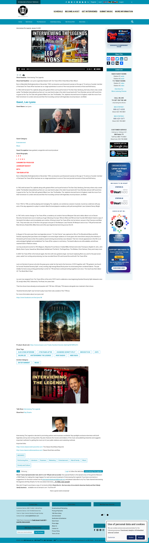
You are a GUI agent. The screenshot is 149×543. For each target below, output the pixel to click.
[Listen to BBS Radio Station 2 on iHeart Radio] (119, 202)
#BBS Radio (74, 355)
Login (67, 471)
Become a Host (72, 11)
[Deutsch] (110, 2)
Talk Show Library (57, 513)
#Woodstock (85, 352)
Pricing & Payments (57, 510)
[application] (59, 69)
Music (18, 146)
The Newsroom (41, 22)
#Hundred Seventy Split (66, 352)
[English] (104, 2)
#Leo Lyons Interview (26, 352)
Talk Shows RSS (70, 22)
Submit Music (106, 11)
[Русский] (115, 2)
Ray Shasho (28, 412)
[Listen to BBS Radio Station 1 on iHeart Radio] (119, 191)
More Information (124, 11)
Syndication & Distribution (59, 518)
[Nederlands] (106, 2)
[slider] (56, 69)
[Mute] (95, 69)
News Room (55, 521)
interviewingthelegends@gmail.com (53, 479)
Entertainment (21, 142)
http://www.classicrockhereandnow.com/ (29, 450)
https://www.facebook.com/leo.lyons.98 (29, 297)
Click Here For (119, 89)
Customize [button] (111, 537)
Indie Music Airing (55, 22)
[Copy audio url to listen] (20, 75)
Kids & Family (75, 460)
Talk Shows (29, 22)
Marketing (52, 460)
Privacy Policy (56, 531)
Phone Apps (55, 523)
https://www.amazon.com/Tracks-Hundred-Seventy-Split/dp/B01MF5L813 (54, 345)
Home (20, 22)
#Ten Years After (45, 352)
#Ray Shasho (60, 355)
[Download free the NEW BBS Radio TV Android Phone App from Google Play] (119, 145)
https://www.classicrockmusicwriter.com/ (29, 447)
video (122, 83)
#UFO (97, 352)
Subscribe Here (119, 268)
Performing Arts (23, 460)
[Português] (113, 2)
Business (43, 460)
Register (93, 2)
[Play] (19, 69)
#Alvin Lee (22, 355)
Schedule (58, 11)
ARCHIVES (21, 455)
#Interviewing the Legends (40, 355)
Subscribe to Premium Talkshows (29, 2)
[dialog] (126, 531)
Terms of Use (55, 533)
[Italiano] (112, 2)
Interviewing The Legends (32, 409)
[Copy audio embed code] (17, 75)
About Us (54, 526)
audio (122, 76)
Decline (131, 537)
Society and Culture (24, 465)
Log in (100, 2)
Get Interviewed (89, 11)
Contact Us (55, 528)
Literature (34, 460)
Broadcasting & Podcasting (59, 508)
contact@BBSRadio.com (32, 516)
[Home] (22, 11)
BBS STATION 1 (119, 107)
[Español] (117, 2)
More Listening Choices (119, 91)
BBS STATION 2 (119, 116)
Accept (140, 537)
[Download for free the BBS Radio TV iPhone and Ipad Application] (119, 153)
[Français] (108, 2)
